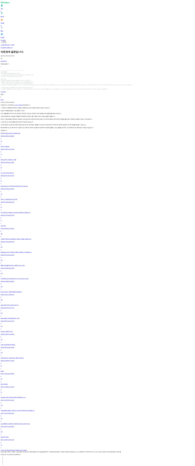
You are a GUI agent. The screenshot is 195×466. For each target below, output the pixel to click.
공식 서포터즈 (19, 105)
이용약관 (17, 450)
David (2, 99)
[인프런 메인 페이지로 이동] (97, 2)
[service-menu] (1, 42)
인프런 (2, 450)
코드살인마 (4, 61)
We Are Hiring (23, 450)
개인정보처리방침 (9, 450)
